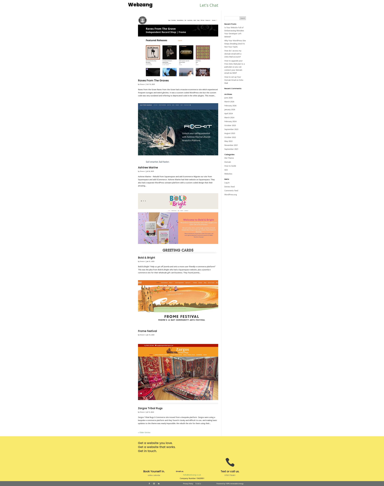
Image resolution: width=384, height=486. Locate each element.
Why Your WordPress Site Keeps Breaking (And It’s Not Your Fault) (235, 43)
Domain (227, 162)
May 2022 (228, 141)
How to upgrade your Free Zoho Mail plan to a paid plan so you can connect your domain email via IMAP (234, 67)
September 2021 (231, 149)
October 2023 (230, 125)
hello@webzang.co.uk (192, 475)
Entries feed (229, 186)
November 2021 (231, 145)
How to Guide (230, 166)
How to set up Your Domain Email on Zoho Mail (233, 80)
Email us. (180, 471)
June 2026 (228, 98)
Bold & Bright (146, 257)
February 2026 (230, 105)
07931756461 (230, 475)
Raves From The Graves (153, 80)
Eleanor (142, 84)
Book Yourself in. (154, 471)
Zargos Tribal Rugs (150, 408)
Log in (227, 182)
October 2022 (230, 137)
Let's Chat (209, 5)
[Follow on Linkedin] (158, 483)
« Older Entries (144, 432)
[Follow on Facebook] (149, 483)
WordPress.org (230, 194)
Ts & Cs (198, 484)
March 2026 (229, 101)
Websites (228, 174)
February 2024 (230, 121)
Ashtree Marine (148, 167)
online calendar (154, 475)
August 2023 (229, 133)
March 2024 (229, 117)
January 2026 (229, 109)
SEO (226, 170)
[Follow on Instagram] (154, 483)
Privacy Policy (188, 484)
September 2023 (231, 129)
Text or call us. (230, 471)
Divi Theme (229, 158)
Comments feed (231, 190)
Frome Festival (147, 331)
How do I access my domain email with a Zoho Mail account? (232, 53)
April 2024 (228, 113)
